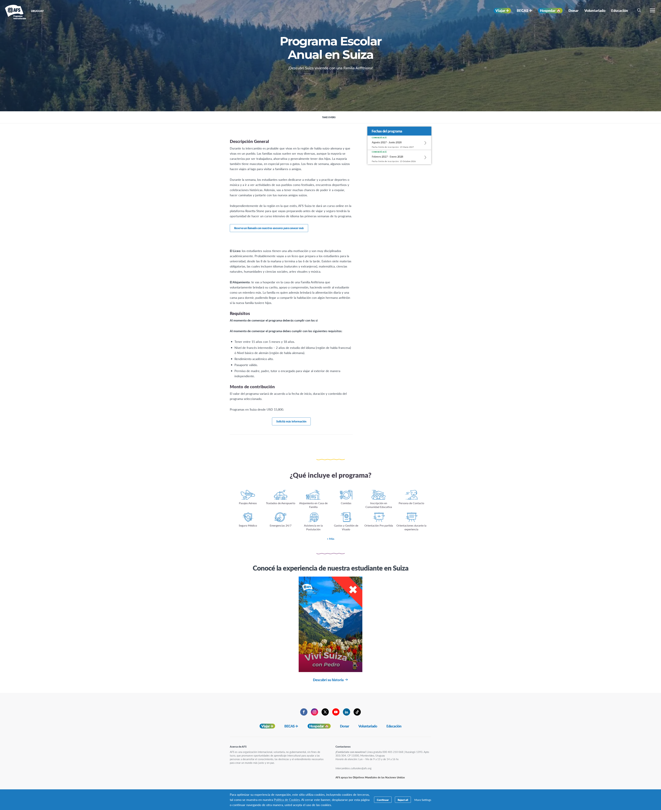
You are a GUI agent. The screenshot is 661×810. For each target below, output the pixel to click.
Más (331, 539)
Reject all (403, 800)
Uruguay (15, 11)
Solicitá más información (291, 421)
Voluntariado (367, 726)
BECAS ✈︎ (291, 726)
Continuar (383, 800)
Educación (393, 726)
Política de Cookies (287, 799)
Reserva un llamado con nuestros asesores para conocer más (269, 228)
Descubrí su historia (328, 679)
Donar (344, 726)
